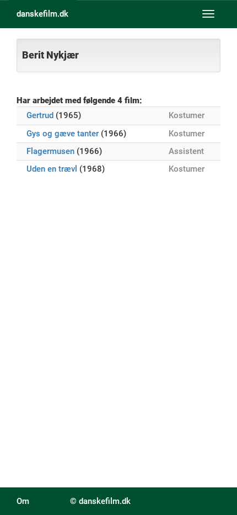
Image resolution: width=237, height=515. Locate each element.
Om (23, 501)
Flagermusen (50, 151)
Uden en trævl (51, 169)
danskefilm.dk (42, 14)
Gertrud (39, 115)
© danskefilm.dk (100, 501)
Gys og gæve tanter (62, 134)
